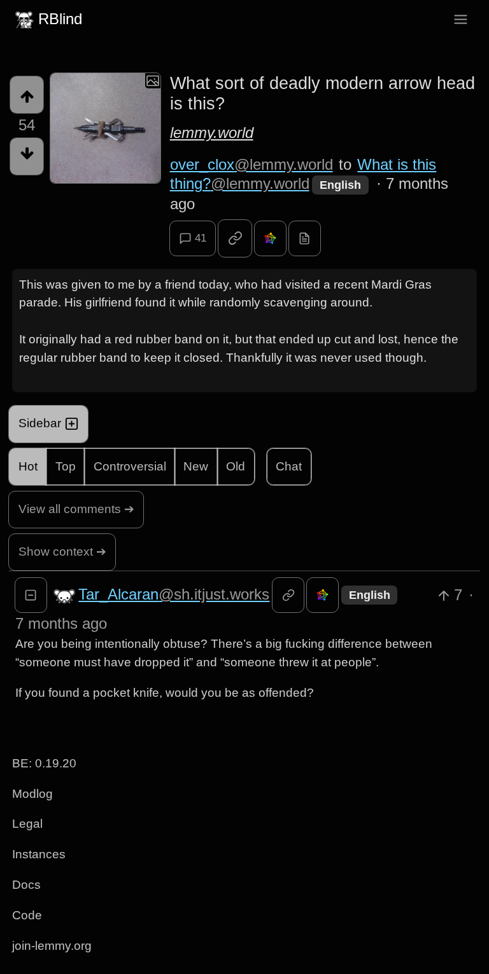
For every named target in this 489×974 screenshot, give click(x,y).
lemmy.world (211, 132)
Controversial (130, 466)
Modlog (32, 793)
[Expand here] (105, 128)
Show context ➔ (62, 551)
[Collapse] (30, 595)
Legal (27, 823)
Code (27, 915)
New (195, 466)
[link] (235, 238)
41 (200, 238)
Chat (289, 466)
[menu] (460, 19)
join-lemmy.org (52, 945)
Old (235, 466)
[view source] (304, 238)
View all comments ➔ (76, 509)
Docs (26, 884)
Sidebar (39, 423)
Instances (39, 854)
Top (65, 466)
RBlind (60, 18)
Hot (28, 466)
